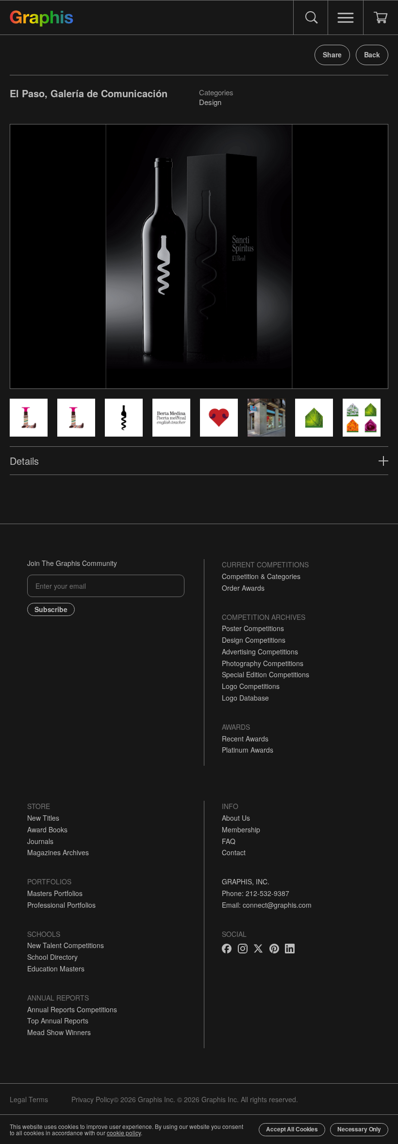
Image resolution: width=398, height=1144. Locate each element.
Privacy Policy (92, 1099)
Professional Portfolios (61, 905)
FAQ (228, 841)
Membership (241, 829)
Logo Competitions (251, 686)
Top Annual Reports (57, 1020)
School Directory (52, 957)
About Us (236, 818)
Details (24, 461)
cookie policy (124, 1132)
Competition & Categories (261, 576)
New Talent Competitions (65, 945)
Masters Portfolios (55, 893)
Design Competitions (253, 640)
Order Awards (243, 588)
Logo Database (245, 698)
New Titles (43, 818)
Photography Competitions (262, 663)
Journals (40, 841)
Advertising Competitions (260, 651)
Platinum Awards (247, 750)
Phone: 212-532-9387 (255, 893)
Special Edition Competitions (265, 674)
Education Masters (55, 968)
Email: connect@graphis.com (267, 905)
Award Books (47, 829)
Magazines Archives (58, 852)
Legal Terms (29, 1099)
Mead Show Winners (59, 1032)
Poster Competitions (253, 628)
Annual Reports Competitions (72, 1009)
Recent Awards (245, 738)
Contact (234, 852)
